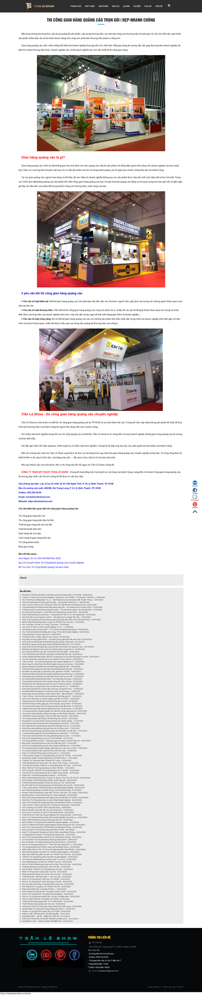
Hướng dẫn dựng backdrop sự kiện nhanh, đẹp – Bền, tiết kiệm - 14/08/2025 (53, 694)
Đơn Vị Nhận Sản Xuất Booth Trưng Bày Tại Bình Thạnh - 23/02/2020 (49, 891)
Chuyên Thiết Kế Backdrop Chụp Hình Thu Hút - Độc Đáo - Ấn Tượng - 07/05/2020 (55, 793)
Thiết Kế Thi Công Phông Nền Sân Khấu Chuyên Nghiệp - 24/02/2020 (50, 857)
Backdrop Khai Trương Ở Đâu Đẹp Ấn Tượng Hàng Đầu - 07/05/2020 (49, 795)
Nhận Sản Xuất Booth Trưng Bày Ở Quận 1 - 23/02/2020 (44, 889)
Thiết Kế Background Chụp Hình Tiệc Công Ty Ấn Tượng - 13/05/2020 (50, 763)
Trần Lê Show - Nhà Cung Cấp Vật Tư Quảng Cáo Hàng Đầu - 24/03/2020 (51, 805)
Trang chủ (75, 6)
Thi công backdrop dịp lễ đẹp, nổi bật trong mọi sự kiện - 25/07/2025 (50, 718)
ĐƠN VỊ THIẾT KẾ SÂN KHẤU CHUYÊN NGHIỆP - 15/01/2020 (46, 914)
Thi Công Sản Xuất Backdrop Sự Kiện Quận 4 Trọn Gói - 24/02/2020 (49, 859)
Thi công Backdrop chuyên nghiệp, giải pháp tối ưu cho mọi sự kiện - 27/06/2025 (54, 748)
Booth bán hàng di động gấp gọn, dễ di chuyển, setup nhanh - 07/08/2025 (52, 704)
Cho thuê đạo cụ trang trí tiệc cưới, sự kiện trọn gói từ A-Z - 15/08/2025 (50, 686)
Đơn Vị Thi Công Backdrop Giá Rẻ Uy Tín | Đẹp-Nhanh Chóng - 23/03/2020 (51, 837)
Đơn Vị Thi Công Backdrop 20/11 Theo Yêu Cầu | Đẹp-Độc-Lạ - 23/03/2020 (52, 845)
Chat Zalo (195, 486)
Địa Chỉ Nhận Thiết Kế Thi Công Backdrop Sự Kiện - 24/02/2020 (47, 869)
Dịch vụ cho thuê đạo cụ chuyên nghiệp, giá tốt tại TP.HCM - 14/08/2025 (51, 699)
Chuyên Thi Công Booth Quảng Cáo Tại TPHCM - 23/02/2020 (46, 911)
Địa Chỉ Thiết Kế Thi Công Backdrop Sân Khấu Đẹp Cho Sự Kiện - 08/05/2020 (53, 785)
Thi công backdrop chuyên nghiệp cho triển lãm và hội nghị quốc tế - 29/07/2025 (54, 711)
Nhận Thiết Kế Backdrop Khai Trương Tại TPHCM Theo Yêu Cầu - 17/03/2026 (53, 622)
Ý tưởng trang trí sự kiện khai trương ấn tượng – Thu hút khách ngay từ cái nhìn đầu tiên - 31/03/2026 (62, 610)
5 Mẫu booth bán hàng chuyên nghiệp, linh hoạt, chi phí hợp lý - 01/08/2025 (52, 709)
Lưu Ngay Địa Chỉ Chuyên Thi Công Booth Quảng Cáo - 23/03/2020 (48, 835)
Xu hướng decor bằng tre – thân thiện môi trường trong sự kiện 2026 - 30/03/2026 (55, 612)
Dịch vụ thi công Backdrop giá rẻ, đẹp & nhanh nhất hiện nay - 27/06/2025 (51, 746)
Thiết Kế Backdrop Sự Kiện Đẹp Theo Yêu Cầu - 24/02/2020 (46, 867)
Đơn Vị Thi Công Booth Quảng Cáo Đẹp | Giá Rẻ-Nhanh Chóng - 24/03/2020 (52, 802)
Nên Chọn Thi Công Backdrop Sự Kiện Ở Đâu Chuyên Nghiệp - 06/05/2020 (52, 800)
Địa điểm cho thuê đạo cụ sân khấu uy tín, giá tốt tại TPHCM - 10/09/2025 (51, 671)
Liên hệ (158, 6)
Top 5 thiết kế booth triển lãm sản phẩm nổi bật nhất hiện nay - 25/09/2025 (52, 654)
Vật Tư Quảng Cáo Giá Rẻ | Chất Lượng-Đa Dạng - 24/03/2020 (46, 807)
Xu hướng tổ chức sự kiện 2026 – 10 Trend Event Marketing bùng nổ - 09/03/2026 (55, 629)
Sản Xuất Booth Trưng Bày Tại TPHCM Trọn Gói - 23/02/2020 (46, 887)
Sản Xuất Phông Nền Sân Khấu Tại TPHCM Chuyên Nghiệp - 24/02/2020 (50, 852)
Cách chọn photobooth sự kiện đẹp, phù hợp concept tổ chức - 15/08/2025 (52, 689)
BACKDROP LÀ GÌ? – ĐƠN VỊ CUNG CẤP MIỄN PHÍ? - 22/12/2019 (47, 921)
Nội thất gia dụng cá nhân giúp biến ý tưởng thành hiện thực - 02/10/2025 (51, 644)
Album (126, 6)
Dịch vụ (115, 6)
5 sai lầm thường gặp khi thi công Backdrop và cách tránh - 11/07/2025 (50, 733)
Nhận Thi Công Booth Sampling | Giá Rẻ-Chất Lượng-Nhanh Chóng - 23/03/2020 (54, 832)
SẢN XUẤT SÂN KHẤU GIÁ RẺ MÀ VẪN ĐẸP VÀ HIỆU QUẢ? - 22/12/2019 (50, 919)
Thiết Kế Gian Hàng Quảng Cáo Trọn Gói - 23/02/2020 (43, 904)
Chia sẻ (147, 6)
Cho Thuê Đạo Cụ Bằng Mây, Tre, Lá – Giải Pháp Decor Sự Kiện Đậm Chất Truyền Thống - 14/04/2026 (62, 600)
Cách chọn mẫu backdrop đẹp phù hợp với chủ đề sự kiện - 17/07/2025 (50, 728)
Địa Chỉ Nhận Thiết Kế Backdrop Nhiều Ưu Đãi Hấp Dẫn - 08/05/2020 (49, 780)
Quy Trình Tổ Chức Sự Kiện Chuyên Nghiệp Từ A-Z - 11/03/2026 (47, 627)
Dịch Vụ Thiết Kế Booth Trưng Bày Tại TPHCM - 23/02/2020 (46, 899)
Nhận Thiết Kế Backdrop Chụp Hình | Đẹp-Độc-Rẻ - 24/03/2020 (47, 820)
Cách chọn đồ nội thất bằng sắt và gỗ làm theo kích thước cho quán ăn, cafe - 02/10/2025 (58, 647)
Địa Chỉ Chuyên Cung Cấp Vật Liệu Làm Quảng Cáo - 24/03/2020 (47, 810)
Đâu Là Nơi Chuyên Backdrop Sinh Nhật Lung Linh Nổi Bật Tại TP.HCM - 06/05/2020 (55, 798)
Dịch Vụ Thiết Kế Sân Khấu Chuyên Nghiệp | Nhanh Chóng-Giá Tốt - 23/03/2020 (53, 825)
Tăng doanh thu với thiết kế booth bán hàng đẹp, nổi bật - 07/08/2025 (50, 701)
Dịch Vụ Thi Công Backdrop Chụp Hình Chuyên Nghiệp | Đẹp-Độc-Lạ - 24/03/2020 (54, 817)
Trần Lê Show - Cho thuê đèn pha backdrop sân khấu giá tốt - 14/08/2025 (51, 696)
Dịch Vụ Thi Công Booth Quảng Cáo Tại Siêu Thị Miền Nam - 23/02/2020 (51, 896)
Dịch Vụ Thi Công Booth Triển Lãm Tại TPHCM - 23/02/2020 (46, 879)
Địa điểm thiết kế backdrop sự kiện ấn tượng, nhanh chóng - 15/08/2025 (51, 691)
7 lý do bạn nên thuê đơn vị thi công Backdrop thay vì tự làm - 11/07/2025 (51, 736)
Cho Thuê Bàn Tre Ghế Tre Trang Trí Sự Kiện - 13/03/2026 (45, 625)
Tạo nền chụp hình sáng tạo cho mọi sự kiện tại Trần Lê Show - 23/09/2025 (52, 659)
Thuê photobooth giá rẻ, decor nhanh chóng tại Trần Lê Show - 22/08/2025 (52, 681)
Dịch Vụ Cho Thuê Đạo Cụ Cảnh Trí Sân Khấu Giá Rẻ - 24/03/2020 (48, 812)
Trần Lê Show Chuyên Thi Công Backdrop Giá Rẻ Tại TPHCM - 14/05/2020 (52, 756)
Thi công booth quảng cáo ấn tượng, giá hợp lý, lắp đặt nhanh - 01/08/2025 (52, 706)
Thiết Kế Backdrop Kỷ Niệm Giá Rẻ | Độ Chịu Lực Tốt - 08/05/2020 (48, 783)
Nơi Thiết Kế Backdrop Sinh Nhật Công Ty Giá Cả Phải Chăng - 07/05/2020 (51, 790)
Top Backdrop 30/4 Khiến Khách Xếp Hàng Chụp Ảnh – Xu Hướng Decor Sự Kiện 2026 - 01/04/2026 (62, 607)
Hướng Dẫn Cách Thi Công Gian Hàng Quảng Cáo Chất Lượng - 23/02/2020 (52, 906)
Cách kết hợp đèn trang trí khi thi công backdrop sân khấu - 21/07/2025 (50, 723)
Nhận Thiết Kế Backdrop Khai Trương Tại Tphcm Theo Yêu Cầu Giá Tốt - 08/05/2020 (56, 778)
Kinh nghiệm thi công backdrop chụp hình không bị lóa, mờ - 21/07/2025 (51, 726)
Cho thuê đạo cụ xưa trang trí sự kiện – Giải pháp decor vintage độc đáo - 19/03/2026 (56, 617)
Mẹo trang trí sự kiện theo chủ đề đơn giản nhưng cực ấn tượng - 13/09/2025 (53, 664)
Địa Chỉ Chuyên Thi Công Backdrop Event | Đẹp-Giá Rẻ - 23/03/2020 (49, 842)
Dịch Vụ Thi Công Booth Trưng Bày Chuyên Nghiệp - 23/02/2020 (47, 894)
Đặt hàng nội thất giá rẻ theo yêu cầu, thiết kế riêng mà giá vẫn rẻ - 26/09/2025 (53, 649)
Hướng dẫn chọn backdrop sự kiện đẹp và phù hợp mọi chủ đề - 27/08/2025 (52, 676)
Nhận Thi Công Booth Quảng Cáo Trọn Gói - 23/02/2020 (44, 872)
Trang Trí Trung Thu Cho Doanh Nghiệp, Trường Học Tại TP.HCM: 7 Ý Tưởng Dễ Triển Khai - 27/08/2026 (63, 597)
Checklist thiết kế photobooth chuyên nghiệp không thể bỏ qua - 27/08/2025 (53, 674)
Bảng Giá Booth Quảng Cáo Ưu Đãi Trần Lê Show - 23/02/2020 (47, 874)
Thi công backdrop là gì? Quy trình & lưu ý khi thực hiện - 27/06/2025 (49, 751)
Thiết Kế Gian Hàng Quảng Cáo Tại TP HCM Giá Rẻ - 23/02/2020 (47, 901)
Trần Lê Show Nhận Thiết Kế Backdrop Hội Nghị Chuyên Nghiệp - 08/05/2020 (53, 788)
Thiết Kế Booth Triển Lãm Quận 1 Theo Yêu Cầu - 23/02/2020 (46, 877)
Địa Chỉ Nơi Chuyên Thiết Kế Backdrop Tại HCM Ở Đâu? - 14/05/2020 (49, 758)
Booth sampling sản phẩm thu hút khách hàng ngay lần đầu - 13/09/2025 (51, 667)
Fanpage (195, 493)
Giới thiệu (90, 6)
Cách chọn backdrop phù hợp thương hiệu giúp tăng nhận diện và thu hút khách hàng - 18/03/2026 (61, 620)
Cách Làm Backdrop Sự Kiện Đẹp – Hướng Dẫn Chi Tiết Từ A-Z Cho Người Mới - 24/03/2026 (59, 615)
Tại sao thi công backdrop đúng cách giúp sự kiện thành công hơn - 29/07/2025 (54, 713)
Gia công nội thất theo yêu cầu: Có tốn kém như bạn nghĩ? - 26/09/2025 (50, 652)
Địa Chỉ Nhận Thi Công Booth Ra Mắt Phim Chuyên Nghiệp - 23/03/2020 (50, 822)
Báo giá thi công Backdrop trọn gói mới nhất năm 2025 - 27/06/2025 (49, 743)
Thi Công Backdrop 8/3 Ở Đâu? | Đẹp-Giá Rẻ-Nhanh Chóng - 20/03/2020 (51, 847)
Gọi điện (195, 507)
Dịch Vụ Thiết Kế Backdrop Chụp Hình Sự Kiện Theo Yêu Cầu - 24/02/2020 (51, 864)
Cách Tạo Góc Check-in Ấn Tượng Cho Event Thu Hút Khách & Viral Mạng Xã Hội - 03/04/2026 (59, 605)
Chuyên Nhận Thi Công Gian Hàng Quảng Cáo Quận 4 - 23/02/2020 (48, 909)
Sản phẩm (103, 6)
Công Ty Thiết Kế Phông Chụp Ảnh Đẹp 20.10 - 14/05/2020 (46, 753)
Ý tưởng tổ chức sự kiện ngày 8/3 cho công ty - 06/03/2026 (46, 637)
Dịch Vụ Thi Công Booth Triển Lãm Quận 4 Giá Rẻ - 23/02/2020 (47, 882)
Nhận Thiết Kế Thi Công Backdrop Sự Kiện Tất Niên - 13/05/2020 (48, 768)
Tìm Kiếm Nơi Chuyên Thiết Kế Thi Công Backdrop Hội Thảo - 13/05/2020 (52, 765)
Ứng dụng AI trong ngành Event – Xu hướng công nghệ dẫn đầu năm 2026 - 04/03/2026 (57, 639)
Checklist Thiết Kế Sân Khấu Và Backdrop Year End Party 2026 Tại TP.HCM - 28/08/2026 (57, 595)
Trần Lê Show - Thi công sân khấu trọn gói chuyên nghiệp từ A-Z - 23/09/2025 (53, 662)
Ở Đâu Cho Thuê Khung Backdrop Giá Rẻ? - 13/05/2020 (44, 775)
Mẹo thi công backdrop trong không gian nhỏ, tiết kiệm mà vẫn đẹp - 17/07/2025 (54, 731)
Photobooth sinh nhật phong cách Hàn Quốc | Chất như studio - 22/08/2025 (52, 684)
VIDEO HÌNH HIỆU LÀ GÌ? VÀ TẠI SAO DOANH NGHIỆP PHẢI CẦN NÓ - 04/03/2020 (54, 849)
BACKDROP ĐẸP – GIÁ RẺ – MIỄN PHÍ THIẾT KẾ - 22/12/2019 (46, 916)
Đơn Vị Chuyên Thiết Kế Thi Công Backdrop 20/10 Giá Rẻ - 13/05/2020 (50, 770)
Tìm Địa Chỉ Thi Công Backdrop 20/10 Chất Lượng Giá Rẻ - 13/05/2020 (50, 773)
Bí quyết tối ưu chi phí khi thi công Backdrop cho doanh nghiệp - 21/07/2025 (52, 721)
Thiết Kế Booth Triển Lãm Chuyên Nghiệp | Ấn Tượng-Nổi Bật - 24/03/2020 (52, 815)
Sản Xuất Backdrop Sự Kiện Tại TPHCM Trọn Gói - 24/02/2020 (47, 862)
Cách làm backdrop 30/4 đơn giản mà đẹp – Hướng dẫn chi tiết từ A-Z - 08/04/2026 (55, 602)
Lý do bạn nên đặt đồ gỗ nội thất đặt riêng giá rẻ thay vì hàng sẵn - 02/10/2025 (53, 642)
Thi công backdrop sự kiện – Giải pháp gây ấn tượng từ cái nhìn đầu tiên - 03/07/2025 (56, 741)
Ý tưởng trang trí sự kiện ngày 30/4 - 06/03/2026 (41, 634)
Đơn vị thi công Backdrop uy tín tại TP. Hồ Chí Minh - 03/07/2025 (47, 738)
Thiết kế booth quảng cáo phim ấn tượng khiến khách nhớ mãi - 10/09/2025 (52, 669)
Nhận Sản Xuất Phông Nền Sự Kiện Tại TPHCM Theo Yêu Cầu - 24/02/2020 (52, 854)
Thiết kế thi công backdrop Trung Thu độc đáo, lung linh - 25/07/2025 (50, 716)
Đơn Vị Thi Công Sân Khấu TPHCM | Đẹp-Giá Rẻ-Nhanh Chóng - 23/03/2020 (52, 827)
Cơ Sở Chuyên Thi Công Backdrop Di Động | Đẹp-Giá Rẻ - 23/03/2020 (49, 840)
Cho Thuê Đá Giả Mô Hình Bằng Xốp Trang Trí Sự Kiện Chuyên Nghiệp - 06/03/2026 (55, 632)
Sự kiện (137, 6)
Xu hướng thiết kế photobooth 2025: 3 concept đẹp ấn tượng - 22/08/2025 (52, 679)
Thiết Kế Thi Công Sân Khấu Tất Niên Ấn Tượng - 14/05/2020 (46, 760)
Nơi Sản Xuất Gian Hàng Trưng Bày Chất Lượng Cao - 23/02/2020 (48, 884)
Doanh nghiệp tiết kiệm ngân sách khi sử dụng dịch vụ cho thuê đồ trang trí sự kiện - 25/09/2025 (60, 657)
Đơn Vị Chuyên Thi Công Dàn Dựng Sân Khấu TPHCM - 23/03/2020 (48, 830)
